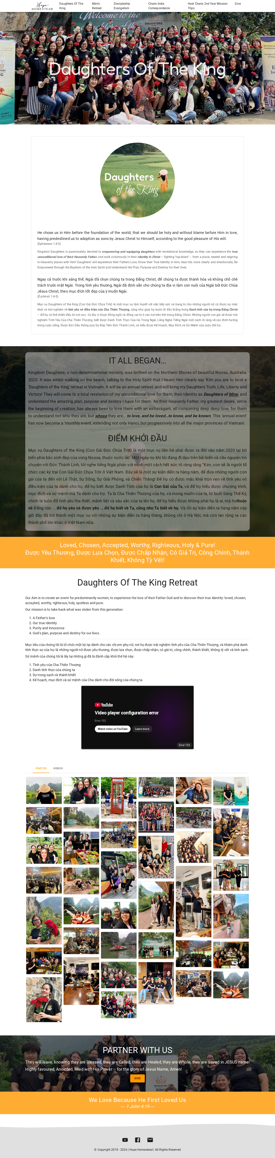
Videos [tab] (58, 768)
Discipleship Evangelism (122, 6)
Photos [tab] (41, 768)
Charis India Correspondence (159, 6)
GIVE (137, 1078)
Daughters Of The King (71, 6)
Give (238, 3)
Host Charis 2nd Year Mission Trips (207, 6)
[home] (42, 6)
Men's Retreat (97, 6)
